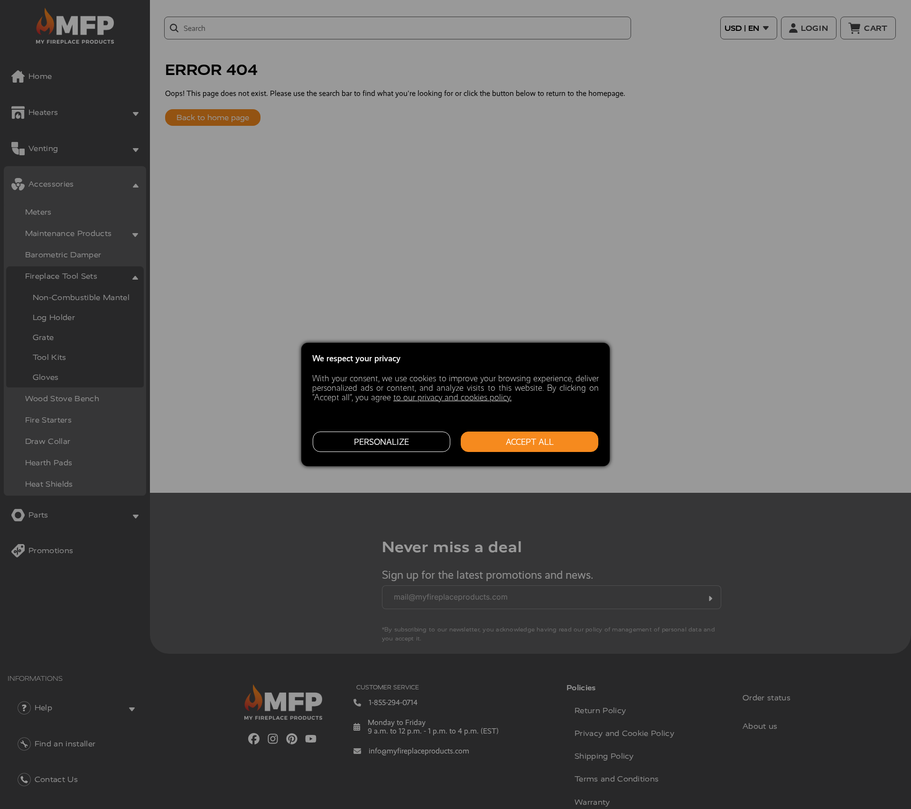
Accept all (530, 442)
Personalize (381, 442)
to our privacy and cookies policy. (452, 397)
